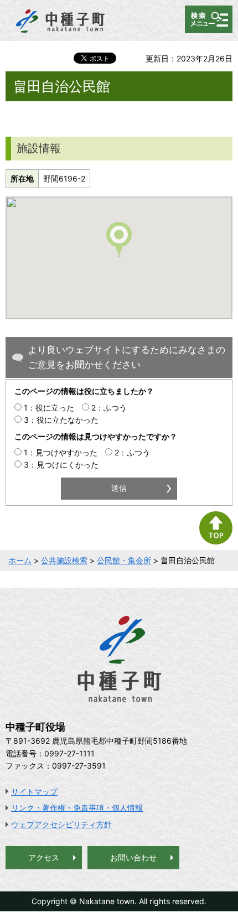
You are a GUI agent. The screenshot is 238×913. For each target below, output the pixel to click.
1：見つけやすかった (60, 452)
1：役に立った (49, 407)
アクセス (43, 857)
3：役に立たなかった (61, 419)
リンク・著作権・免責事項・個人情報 (77, 807)
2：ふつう (109, 407)
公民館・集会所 (124, 560)
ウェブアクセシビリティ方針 (61, 824)
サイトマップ (34, 791)
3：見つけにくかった (61, 464)
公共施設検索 (64, 560)
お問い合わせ (133, 857)
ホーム (20, 560)
